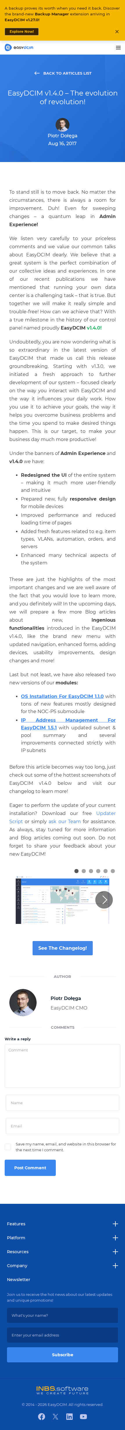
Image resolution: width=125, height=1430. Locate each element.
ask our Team (65, 821)
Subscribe (62, 1354)
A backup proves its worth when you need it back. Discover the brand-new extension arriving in (62, 14)
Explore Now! (22, 31)
